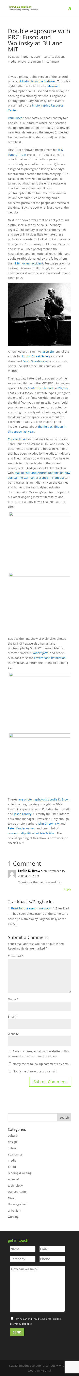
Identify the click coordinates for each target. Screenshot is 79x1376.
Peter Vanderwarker (21, 828)
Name (13, 999)
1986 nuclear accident (28, 263)
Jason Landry (22, 814)
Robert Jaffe (40, 653)
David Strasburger (35, 361)
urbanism (34, 61)
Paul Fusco (15, 118)
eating (12, 1148)
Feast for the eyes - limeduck (30, 908)
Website (13, 1034)
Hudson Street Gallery (35, 356)
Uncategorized (18, 1204)
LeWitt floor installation (50, 658)
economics (15, 1154)
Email (13, 1016)
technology (15, 1185)
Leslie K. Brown (30, 871)
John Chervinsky (49, 823)
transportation (18, 1192)
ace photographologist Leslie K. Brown (44, 799)
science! (13, 1179)
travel (12, 1198)
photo (22, 61)
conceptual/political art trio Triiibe (31, 833)
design (59, 57)
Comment (15, 956)
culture (48, 57)
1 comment (51, 61)
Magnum (53, 86)
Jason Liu (48, 351)
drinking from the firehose (37, 81)
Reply (67, 889)
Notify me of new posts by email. (35, 1071)
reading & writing (20, 1173)
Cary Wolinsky (17, 439)
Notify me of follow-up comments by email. (42, 1064)
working (13, 1217)
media (12, 61)
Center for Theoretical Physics (48, 388)
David (16, 57)
